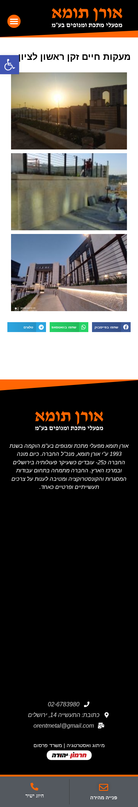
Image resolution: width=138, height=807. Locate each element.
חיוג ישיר (34, 796)
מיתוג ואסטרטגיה (86, 745)
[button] (14, 21)
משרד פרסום (47, 745)
